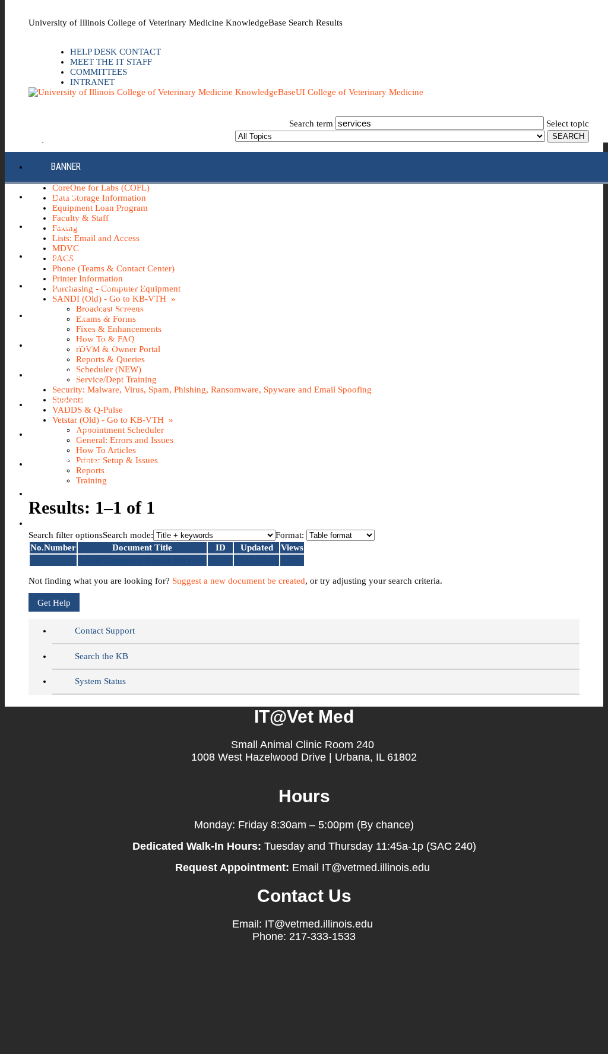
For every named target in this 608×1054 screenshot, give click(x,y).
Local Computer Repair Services (142, 560)
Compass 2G (75, 226)
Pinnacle (69, 374)
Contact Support (105, 630)
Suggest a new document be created (238, 580)
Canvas (66, 196)
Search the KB (101, 656)
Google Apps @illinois (97, 285)
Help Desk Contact (115, 51)
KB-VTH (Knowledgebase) (101, 315)
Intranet (92, 82)
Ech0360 (68, 255)
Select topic (567, 123)
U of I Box (71, 433)
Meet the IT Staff (111, 62)
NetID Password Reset (96, 344)
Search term (311, 123)
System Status (100, 681)
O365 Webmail (79, 463)
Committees (98, 72)
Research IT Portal (90, 404)
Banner (66, 166)
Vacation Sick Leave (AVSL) (106, 493)
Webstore (71, 522)
